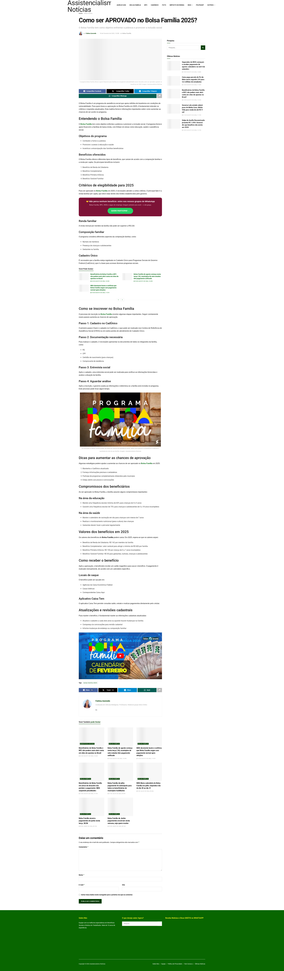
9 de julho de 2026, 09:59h (145, 791)
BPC (145, 5)
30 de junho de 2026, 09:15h (88, 826)
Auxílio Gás (121, 5)
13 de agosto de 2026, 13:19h (89, 793)
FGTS (164, 5)
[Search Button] (203, 47)
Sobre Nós (156, 964)
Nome (81, 875)
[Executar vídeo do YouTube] (120, 655)
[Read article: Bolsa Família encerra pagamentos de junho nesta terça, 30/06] (91, 807)
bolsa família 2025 (90, 683)
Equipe (163, 964)
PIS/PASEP (200, 5)
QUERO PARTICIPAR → (120, 211)
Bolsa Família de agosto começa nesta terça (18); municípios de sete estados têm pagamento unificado (147, 276)
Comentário (84, 847)
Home (80, 13)
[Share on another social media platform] (159, 96)
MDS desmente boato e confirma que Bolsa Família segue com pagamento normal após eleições (103, 288)
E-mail (82, 885)
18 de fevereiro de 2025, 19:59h (109, 33)
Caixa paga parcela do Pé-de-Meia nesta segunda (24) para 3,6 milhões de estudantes (193, 79)
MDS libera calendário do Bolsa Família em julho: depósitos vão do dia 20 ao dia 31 (148, 785)
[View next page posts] (122, 299)
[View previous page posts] (118, 299)
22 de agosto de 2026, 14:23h (100, 281)
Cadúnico (155, 5)
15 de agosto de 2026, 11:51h (100, 292)
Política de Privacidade (175, 964)
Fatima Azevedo (91, 33)
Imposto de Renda (177, 5)
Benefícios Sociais (87, 743)
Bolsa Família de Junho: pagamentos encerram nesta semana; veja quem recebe (119, 820)
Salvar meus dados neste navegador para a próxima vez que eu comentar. (107, 895)
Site (123, 885)
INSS (189, 5)
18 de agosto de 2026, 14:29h (144, 281)
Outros (210, 5)
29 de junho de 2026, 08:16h (117, 826)
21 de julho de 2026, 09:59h (117, 793)
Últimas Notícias (200, 964)
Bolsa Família (135, 5)
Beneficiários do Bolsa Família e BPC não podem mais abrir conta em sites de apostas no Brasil (104, 276)
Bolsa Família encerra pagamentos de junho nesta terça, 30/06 (89, 820)
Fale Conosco (188, 964)
